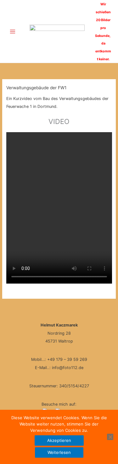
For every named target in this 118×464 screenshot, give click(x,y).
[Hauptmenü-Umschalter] (12, 31)
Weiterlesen (59, 452)
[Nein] (110, 437)
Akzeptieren (59, 440)
